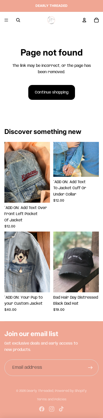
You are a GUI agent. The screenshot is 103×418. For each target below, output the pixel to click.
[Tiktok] (61, 409)
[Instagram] (51, 409)
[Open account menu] (84, 20)
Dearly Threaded (40, 391)
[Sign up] (90, 367)
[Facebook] (41, 409)
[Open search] (18, 20)
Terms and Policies (51, 399)
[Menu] (6, 20)
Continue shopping (51, 92)
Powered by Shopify (71, 391)
